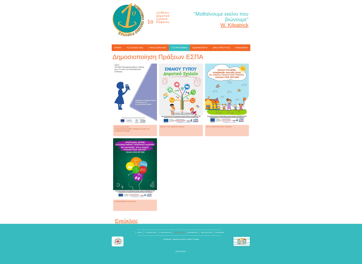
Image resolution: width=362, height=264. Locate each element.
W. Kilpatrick (234, 25)
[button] (135, 100)
